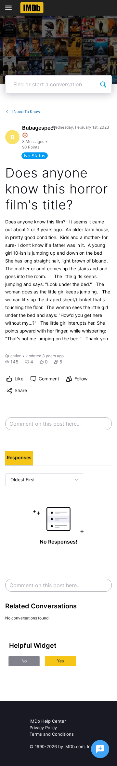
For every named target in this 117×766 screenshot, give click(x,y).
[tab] (19, 458)
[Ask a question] (100, 749)
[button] (12, 362)
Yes (60, 661)
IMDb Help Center (48, 721)
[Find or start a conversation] (103, 84)
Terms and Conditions (52, 734)
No (24, 661)
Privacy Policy (43, 727)
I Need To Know (26, 111)
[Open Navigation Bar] (10, 8)
